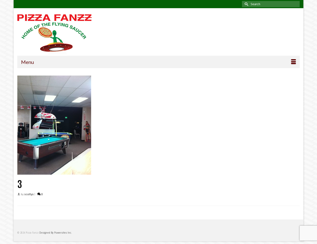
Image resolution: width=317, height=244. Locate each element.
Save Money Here (159, 44)
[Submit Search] (245, 4)
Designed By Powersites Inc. (55, 232)
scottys (29, 194)
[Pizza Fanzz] (61, 34)
